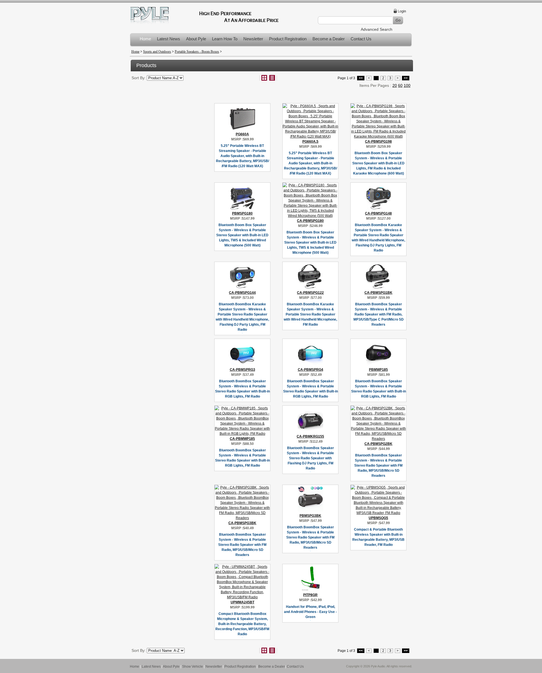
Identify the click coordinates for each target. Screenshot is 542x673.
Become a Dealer (328, 38)
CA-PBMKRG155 (310, 436)
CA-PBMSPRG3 (242, 370)
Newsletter (253, 38)
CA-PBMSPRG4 (310, 370)
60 (400, 85)
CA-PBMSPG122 (310, 293)
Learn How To (224, 38)
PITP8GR (310, 595)
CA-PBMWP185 (242, 439)
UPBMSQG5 (378, 518)
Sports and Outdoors (157, 52)
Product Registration (288, 38)
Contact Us (361, 38)
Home (145, 38)
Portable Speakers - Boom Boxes (197, 52)
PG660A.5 (310, 142)
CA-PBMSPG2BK (378, 444)
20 (394, 85)
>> (406, 78)
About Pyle (196, 38)
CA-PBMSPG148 (378, 213)
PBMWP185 (378, 370)
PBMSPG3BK (310, 516)
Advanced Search (376, 29)
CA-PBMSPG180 (310, 221)
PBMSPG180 (242, 213)
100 (407, 85)
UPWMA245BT (242, 602)
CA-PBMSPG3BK (242, 523)
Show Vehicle (192, 666)
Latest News (168, 38)
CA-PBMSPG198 (378, 142)
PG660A (242, 134)
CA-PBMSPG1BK (378, 293)
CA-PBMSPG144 (242, 293)
